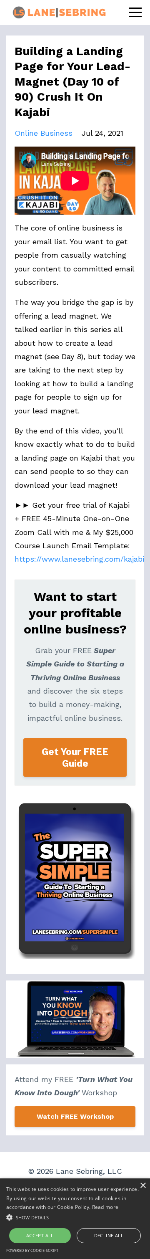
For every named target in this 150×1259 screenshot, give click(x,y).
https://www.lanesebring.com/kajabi (79, 559)
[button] (75, 1217)
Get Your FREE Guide (75, 757)
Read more (105, 1207)
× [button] (143, 1186)
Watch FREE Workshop (75, 1116)
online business (43, 133)
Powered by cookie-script (32, 1250)
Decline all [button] (108, 1235)
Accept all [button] (40, 1235)
